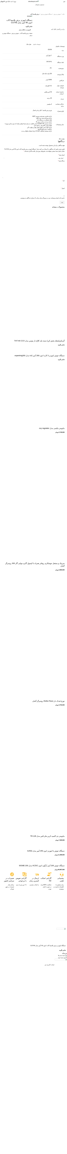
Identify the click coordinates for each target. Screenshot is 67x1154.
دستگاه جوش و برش (46, 14)
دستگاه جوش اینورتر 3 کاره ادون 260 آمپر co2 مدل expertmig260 (40, 356)
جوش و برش (57, 14)
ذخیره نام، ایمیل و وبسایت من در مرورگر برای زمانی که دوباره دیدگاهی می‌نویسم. (42, 198)
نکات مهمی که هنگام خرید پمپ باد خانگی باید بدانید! (8, 907)
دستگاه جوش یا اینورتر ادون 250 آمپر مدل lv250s (46, 851)
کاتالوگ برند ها (28, 903)
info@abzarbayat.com (59, 920)
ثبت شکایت (46, 910)
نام (63, 180)
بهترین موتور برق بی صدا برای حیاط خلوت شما (9, 912)
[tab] (36, 44)
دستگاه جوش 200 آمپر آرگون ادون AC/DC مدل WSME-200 (42, 866)
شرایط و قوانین (28, 900)
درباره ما (46, 903)
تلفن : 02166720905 (60, 911)
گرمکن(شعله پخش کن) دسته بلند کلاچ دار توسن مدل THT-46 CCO (39, 341)
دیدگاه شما (61, 161)
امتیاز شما (61, 155)
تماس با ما (46, 900)
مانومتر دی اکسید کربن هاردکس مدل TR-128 (47, 836)
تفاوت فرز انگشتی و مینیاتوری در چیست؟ (10, 917)
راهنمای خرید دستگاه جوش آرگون (10, 922)
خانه (63, 14)
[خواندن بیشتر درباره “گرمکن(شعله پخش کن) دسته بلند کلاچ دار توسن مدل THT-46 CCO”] (62, 337)
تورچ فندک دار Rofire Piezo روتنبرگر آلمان (48, 701)
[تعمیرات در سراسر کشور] (12, 874)
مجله (47, 907)
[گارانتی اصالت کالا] (49, 874)
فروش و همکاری (44, 914)
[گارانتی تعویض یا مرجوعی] (24, 874)
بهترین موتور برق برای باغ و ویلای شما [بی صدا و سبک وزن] (9, 902)
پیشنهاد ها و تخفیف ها (26, 907)
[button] (62, 425)
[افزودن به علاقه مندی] (54, 337)
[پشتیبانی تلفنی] (62, 874)
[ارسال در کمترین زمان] (37, 874)
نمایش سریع (58, 337)
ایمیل (63, 188)
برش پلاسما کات (34, 14)
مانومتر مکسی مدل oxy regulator (52, 428)
